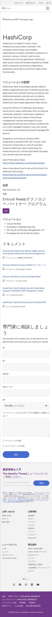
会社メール (7, 387)
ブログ (40, 3)
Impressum (32, 538)
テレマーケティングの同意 (15, 446)
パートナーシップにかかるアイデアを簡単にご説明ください (26, 414)
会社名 (5, 374)
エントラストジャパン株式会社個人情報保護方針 (19, 599)
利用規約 (22, 603)
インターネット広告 (9, 603)
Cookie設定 (19, 606)
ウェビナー (32, 535)
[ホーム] (6, 8)
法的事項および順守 (35, 564)
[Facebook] (20, 584)
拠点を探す (6, 522)
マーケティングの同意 (13, 441)
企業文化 (31, 528)
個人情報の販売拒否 (33, 606)
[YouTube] (38, 584)
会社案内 (31, 516)
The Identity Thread (9, 558)
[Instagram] (25, 584)
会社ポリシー (7, 606)
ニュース (5, 552)
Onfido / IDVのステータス (37, 552)
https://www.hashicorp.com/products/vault (24, 163)
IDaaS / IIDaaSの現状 (35, 549)
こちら (21, 496)
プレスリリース (7, 555)
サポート (5, 519)
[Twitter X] (13, 584)
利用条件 (32, 603)
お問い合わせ (7, 516)
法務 (3, 596)
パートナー (32, 522)
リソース (31, 558)
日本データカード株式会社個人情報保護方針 (21, 500)
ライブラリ (32, 561)
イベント (31, 531)
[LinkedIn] (31, 584)
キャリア (31, 525)
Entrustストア (33, 555)
